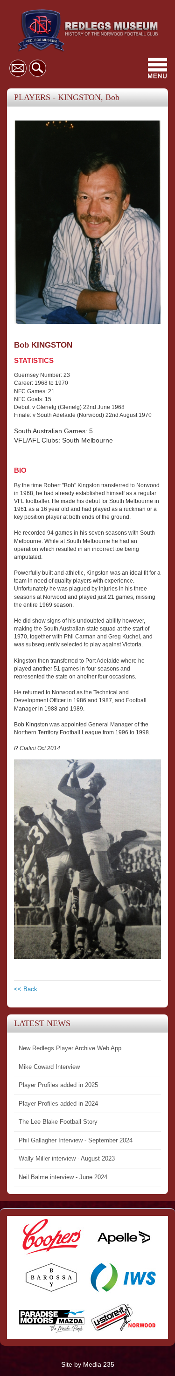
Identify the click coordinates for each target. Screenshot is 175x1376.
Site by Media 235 (87, 1364)
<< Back (25, 989)
